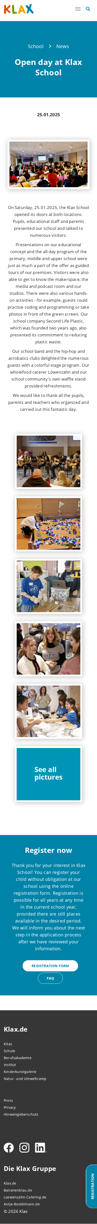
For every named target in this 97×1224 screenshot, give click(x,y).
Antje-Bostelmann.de (22, 1204)
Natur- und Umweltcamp (25, 1078)
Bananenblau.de (18, 1190)
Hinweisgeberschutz (21, 1114)
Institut (10, 1064)
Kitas (8, 1044)
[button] (48, 461)
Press (8, 1100)
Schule (9, 1050)
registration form (50, 965)
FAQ (50, 978)
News (62, 46)
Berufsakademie (18, 1057)
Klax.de (10, 1183)
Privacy (10, 1107)
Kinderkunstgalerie (20, 1071)
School (36, 46)
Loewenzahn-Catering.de (25, 1197)
